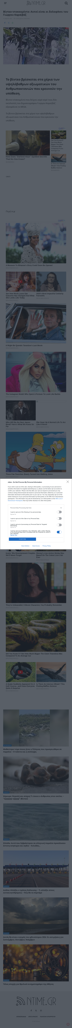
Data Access (36, 546)
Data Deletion (25, 546)
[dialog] (36, 514)
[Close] (68, 482)
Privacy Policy (47, 546)
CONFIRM (22, 539)
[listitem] (36, 508)
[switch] (59, 512)
